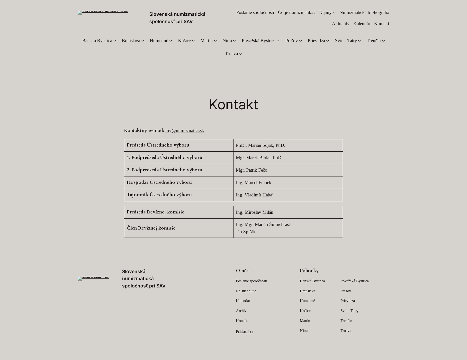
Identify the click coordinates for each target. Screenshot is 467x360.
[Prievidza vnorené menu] (327, 40)
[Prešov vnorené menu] (300, 40)
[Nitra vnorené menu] (234, 40)
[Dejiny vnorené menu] (334, 12)
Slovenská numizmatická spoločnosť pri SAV (144, 278)
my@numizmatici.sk (184, 130)
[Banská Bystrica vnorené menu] (114, 40)
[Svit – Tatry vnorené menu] (359, 40)
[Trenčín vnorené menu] (383, 40)
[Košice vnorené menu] (193, 40)
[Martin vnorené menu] (215, 40)
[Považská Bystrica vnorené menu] (278, 40)
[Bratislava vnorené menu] (142, 40)
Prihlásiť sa (244, 331)
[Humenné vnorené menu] (170, 40)
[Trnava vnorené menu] (240, 53)
